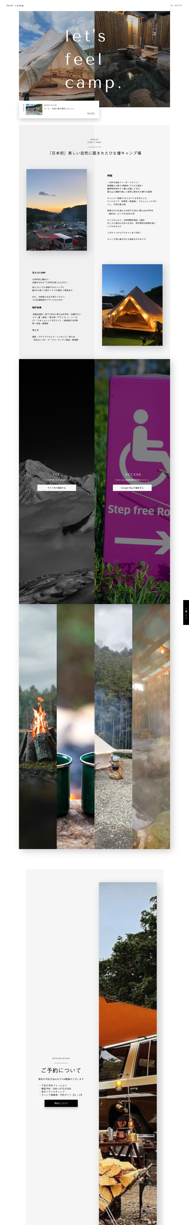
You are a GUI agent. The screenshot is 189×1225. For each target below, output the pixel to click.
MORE (91, 113)
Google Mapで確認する (132, 487)
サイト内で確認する (57, 487)
